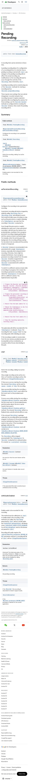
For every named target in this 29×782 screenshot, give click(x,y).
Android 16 (4, 696)
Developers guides (6, 718)
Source (3, 641)
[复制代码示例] (27, 282)
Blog (2, 646)
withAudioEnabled (8, 168)
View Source (23, 42)
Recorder (8, 87)
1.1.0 (27, 44)
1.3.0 (26, 191)
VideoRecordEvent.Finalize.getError (13, 408)
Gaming (3, 656)
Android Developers (6, 13)
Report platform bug (6, 733)
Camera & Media (5, 664)
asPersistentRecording (10, 130)
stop (15, 386)
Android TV (4, 686)
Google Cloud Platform (7, 759)
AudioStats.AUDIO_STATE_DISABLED (16, 525)
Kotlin (21, 47)
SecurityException (9, 595)
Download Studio (5, 723)
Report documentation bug (8, 735)
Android (3, 633)
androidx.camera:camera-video (20, 40)
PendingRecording (21, 54)
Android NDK (4, 726)
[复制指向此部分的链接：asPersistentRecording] (3, 192)
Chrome (3, 753)
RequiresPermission (10, 164)
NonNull (10, 124)
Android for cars (5, 683)
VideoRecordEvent (8, 150)
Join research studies (6, 740)
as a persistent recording (17, 442)
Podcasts (3, 649)
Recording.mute (8, 559)
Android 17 (4, 693)
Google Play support (6, 738)
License (9, 767)
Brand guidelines (16, 767)
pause (3, 386)
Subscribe (22, 774)
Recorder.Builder (20, 102)
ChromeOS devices (6, 681)
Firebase (3, 756)
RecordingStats (10, 527)
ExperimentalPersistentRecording (14, 129)
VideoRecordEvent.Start (9, 391)
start (22, 72)
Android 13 (4, 703)
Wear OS (3, 678)
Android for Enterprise (7, 636)
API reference (7, 8)
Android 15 (4, 698)
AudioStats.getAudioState (12, 523)
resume (15, 332)
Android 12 (4, 706)
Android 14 (4, 701)
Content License (20, 613)
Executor (5, 146)
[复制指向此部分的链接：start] (6, 352)
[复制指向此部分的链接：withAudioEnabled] (16, 496)
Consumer (14, 148)
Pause (20, 330)
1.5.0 (26, 495)
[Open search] (19, 2)
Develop (15, 13)
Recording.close (7, 215)
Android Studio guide (6, 715)
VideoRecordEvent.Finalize (10, 400)
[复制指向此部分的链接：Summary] (11, 115)
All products (4, 761)
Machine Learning (5, 658)
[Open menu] (2, 2)
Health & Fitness (5, 661)
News (2, 644)
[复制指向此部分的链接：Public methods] (17, 182)
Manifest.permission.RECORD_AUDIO (14, 600)
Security (3, 639)
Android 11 (4, 709)
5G (2, 669)
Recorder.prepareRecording (10, 91)
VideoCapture (8, 221)
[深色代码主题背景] (27, 52)
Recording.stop (16, 213)
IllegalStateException (16, 379)
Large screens (4, 676)
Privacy (3, 666)
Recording (5, 82)
